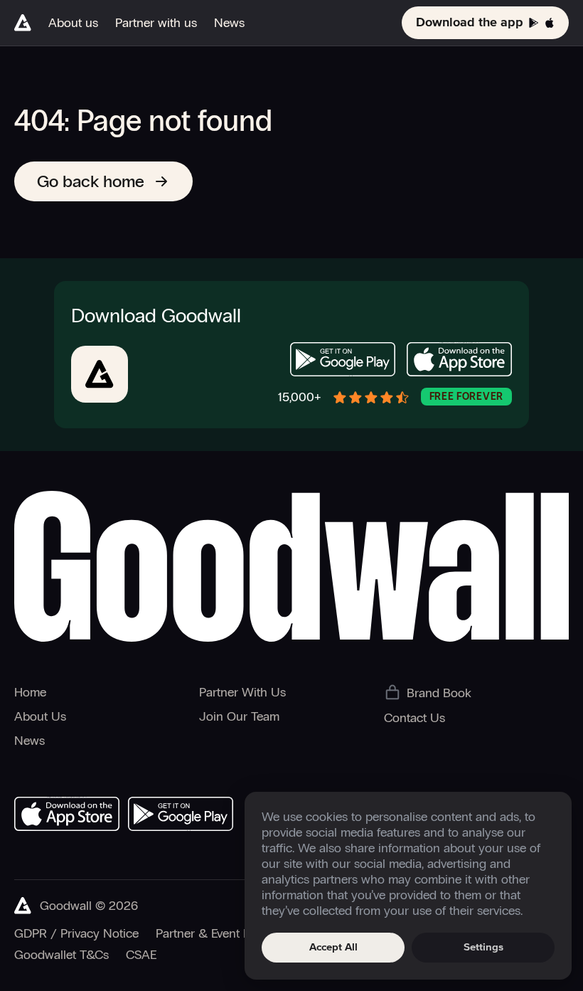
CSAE (141, 955)
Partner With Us (242, 692)
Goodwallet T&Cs (61, 955)
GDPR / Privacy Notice (76, 933)
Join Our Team (239, 716)
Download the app (469, 22)
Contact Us (414, 718)
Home (30, 692)
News (229, 23)
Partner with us (156, 23)
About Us (40, 716)
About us (73, 23)
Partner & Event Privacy (219, 933)
